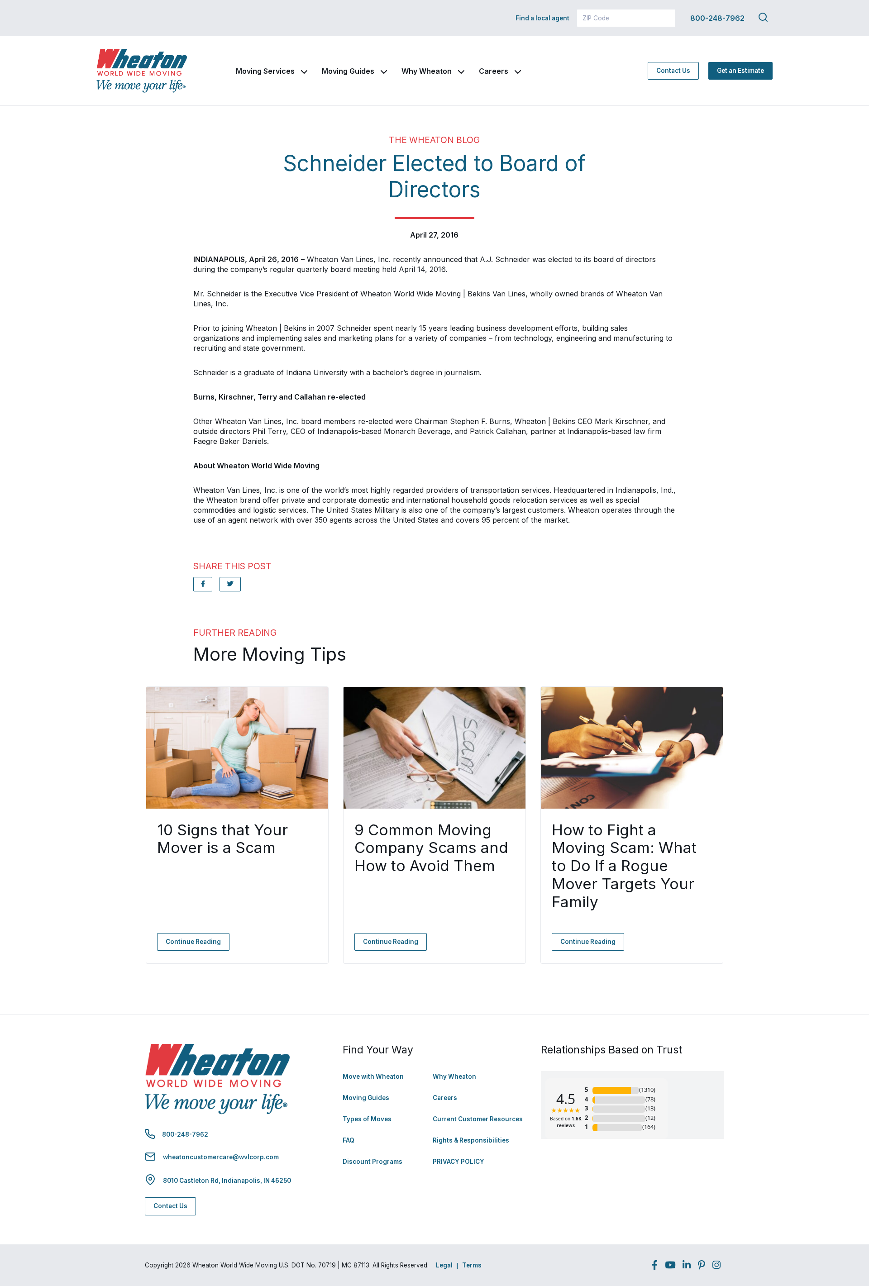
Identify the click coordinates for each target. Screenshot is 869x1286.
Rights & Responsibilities (471, 1140)
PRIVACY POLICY (458, 1161)
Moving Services (265, 71)
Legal (444, 1265)
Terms (472, 1265)
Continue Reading (193, 941)
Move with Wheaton (373, 1076)
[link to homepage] (141, 71)
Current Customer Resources (478, 1119)
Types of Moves (367, 1119)
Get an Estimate (740, 70)
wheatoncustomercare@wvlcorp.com (221, 1157)
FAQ (348, 1140)
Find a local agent (542, 18)
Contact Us (673, 70)
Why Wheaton (426, 71)
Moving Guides (348, 71)
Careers (493, 71)
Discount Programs (372, 1161)
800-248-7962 (717, 18)
